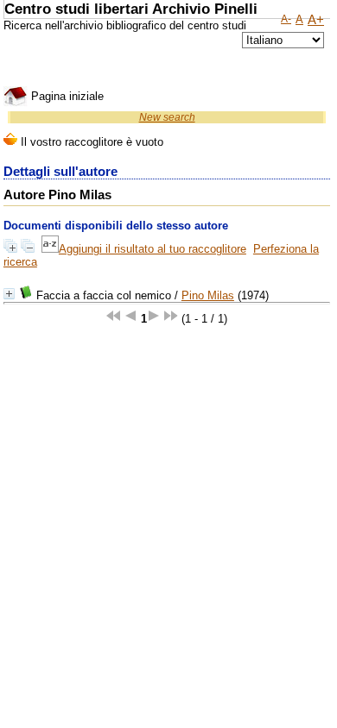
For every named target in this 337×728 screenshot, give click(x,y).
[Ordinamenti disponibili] (50, 248)
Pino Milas (207, 295)
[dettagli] (9, 293)
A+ (316, 20)
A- (286, 19)
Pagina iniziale (66, 96)
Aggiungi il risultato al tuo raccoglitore (152, 248)
